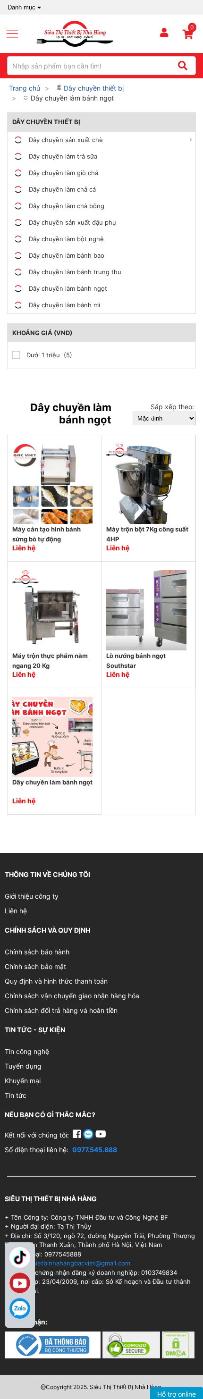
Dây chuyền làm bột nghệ (66, 239)
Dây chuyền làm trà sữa (63, 156)
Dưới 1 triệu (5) (48, 355)
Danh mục (21, 7)
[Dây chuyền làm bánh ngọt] (52, 736)
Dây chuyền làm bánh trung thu (75, 272)
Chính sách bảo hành (37, 952)
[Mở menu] (16, 34)
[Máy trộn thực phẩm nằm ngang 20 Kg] (52, 610)
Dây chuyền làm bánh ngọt (71, 98)
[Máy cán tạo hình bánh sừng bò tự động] (52, 483)
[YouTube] (100, 1135)
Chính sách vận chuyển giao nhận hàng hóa (72, 996)
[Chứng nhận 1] (53, 1344)
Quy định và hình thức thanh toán (56, 981)
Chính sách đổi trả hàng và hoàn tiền (61, 1010)
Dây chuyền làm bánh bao (66, 255)
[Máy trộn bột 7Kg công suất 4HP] (146, 483)
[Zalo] (19, 1308)
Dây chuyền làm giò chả (63, 173)
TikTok (19, 1257)
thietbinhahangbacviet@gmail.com (80, 1263)
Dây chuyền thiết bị (93, 88)
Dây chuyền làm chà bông (66, 206)
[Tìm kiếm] (182, 66)
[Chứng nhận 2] (132, 1344)
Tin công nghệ (27, 1051)
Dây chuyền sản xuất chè (66, 139)
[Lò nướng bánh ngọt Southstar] (146, 610)
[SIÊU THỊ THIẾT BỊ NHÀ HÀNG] (74, 33)
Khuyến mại (23, 1081)
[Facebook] (78, 1135)
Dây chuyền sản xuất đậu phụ (72, 222)
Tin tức (15, 1095)
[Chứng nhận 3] (178, 1344)
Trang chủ (24, 88)
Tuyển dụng (23, 1066)
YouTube (19, 1283)
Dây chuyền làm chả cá (62, 189)
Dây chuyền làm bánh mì (64, 305)
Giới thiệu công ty (32, 896)
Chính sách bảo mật (35, 966)
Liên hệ (16, 911)
